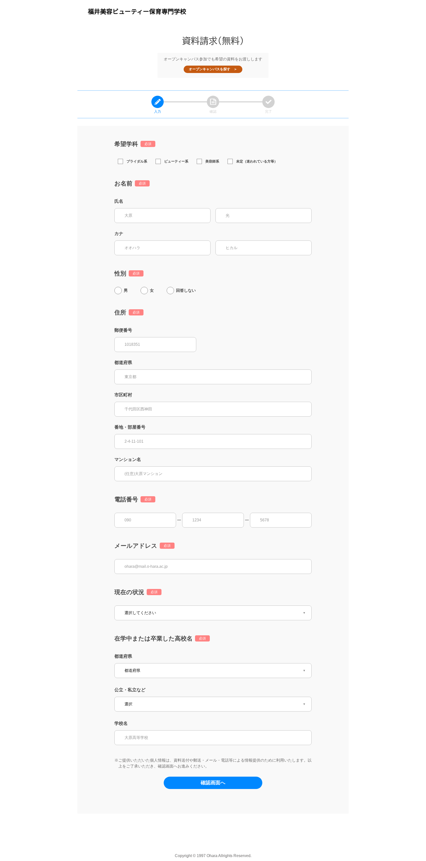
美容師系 (212, 161)
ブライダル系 (136, 161)
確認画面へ (213, 782)
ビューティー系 (176, 161)
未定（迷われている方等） (257, 161)
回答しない (186, 290)
